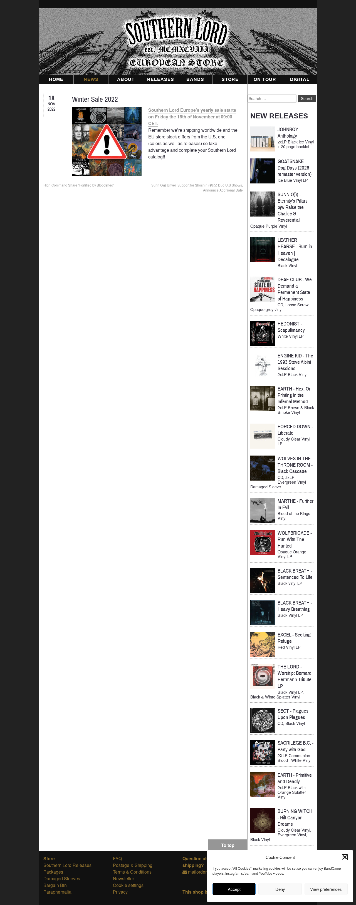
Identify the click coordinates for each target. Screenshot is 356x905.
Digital (300, 79)
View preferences (326, 889)
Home (56, 79)
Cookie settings (128, 885)
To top (227, 845)
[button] (345, 857)
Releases (160, 79)
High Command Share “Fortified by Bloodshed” (78, 185)
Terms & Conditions (132, 872)
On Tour (265, 79)
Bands (195, 79)
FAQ (117, 858)
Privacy (120, 892)
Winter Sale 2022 (95, 99)
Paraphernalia (57, 892)
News (91, 79)
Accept (234, 889)
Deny (280, 889)
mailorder (197, 872)
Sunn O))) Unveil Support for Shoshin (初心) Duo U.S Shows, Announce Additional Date (197, 187)
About (126, 79)
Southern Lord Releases (67, 865)
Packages (53, 872)
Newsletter (123, 878)
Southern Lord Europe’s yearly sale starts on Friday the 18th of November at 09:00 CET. (192, 116)
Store (230, 79)
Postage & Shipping (132, 865)
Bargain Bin (55, 885)
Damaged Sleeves (61, 878)
